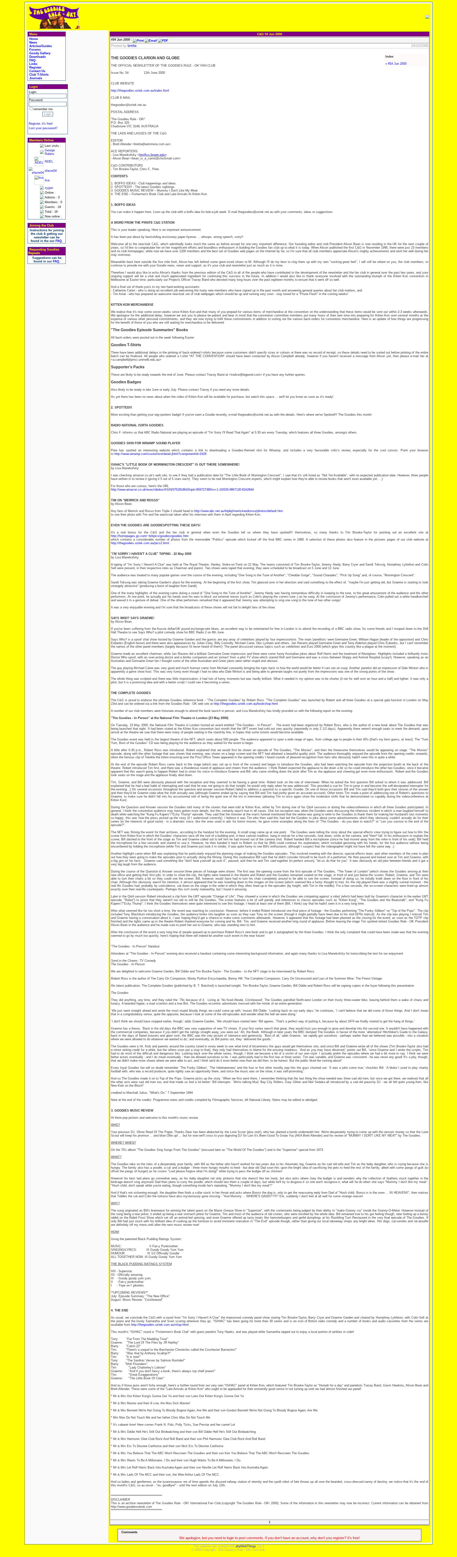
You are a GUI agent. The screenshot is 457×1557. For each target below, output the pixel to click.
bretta (132, 46)
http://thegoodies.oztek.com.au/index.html (140, 90)
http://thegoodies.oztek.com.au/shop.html (160, 1324)
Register (34, 67)
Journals (35, 78)
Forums (34, 49)
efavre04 (51, 170)
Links (32, 64)
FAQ (31, 60)
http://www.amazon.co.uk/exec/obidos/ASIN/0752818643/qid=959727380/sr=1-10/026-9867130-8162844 (182, 489)
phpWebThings (246, 1546)
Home (33, 39)
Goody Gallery (39, 53)
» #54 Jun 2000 (396, 63)
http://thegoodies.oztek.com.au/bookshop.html (246, 703)
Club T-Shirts (38, 74)
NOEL (49, 161)
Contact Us (36, 71)
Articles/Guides (40, 46)
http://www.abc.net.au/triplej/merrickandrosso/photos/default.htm (238, 511)
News (32, 42)
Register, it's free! (41, 123)
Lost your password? (43, 128)
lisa (47, 180)
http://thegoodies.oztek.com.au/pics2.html (140, 543)
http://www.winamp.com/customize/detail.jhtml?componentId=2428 (160, 454)
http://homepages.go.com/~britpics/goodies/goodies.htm (150, 536)
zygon (49, 188)
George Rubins (50, 152)
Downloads (37, 57)
